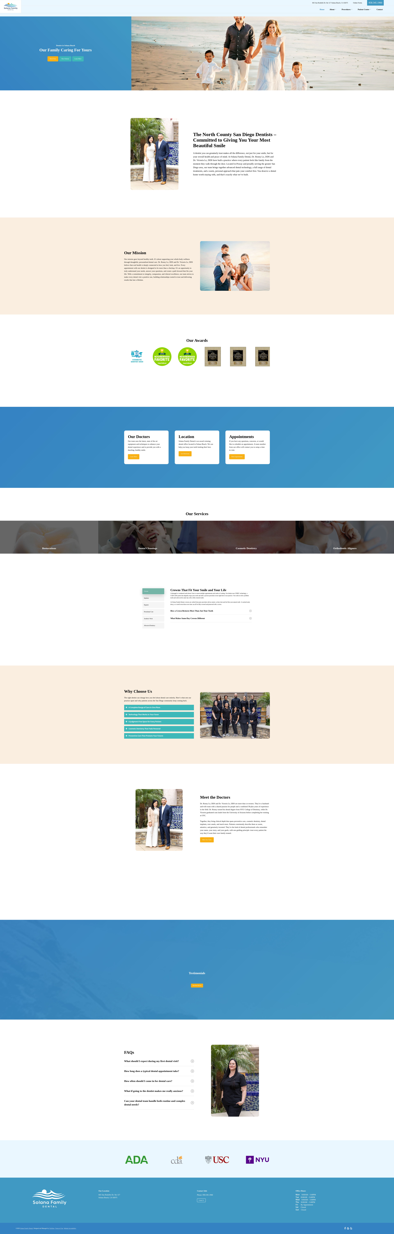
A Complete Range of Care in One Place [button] (144, 707)
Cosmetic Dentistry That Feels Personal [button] (144, 729)
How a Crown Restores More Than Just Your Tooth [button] (191, 611)
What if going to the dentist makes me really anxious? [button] (153, 1091)
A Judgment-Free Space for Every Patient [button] (145, 721)
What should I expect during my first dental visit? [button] (151, 1061)
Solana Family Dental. (26, 1228)
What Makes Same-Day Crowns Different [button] (187, 618)
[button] (53, 58)
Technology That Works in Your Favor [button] (144, 714)
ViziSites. (52, 1228)
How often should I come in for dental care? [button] (148, 1081)
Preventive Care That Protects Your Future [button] (146, 736)
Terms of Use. (59, 1228)
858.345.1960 (208, 1195)
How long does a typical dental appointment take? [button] (151, 1071)
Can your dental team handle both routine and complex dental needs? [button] (154, 1103)
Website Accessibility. (70, 1228)
